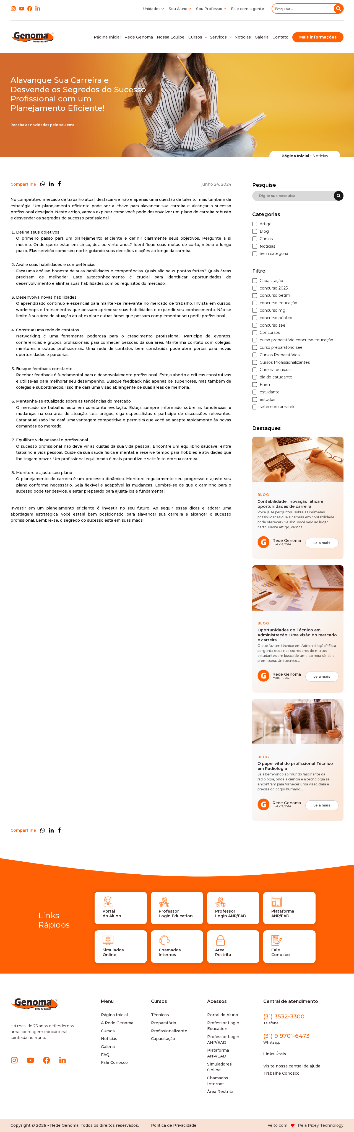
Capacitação (271, 280)
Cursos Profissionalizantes (285, 362)
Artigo (266, 224)
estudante (270, 392)
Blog (264, 231)
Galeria (108, 1046)
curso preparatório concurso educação (296, 340)
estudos (267, 399)
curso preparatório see (281, 347)
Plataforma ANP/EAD (218, 1053)
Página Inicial (114, 1014)
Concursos (270, 332)
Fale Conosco (114, 1062)
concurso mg (272, 310)
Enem (266, 384)
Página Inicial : (296, 155)
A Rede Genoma (117, 1022)
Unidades (151, 8)
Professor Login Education (223, 1025)
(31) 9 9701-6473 (286, 1038)
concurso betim (275, 295)
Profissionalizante (169, 1030)
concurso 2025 (274, 288)
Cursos (266, 239)
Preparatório (163, 1022)
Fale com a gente (247, 8)
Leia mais (321, 543)
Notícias (267, 246)
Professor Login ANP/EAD (223, 1039)
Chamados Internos (217, 1080)
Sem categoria (274, 253)
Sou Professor (209, 8)
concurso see (272, 325)
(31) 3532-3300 (283, 1019)
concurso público (276, 318)
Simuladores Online (219, 1067)
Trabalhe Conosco (281, 1073)
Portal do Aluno (222, 1014)
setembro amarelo (278, 406)
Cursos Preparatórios (280, 355)
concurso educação (278, 303)
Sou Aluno (178, 8)
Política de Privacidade (173, 1125)
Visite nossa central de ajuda (291, 1066)
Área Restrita (220, 1091)
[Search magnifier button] (338, 8)
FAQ (105, 1054)
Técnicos (160, 1014)
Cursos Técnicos (275, 369)
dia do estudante (276, 377)
